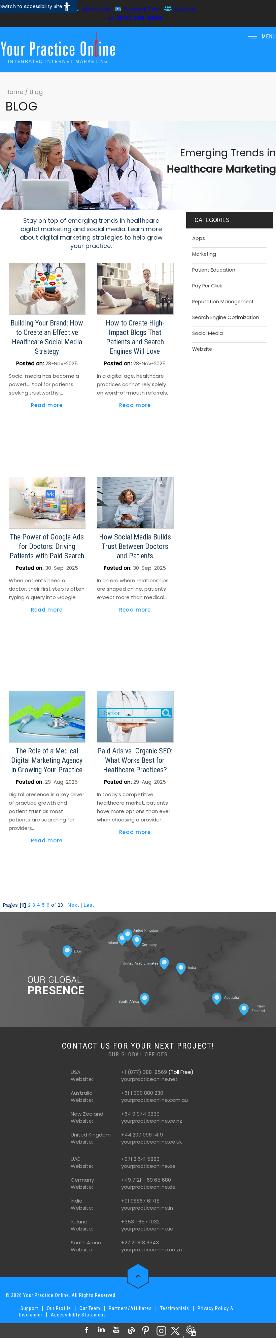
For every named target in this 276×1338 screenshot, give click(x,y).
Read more (47, 405)
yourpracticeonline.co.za (151, 1249)
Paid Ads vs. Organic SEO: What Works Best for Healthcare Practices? (134, 760)
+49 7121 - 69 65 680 (146, 1179)
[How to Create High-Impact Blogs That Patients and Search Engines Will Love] (135, 288)
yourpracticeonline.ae (148, 1166)
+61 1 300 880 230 (142, 1092)
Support (185, 8)
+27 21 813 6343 (140, 1242)
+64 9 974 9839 (140, 1113)
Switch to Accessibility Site (31, 6)
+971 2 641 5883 (140, 1158)
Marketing (204, 254)
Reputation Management (223, 301)
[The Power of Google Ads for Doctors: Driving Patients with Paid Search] (47, 502)
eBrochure (96, 8)
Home (15, 92)
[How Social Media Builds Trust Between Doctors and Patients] (135, 502)
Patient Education (213, 270)
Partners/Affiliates (130, 1308)
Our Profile (59, 1308)
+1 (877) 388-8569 (135, 18)
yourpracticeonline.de (148, 1186)
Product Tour (142, 8)
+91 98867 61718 (140, 1200)
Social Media (207, 333)
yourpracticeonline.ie (147, 1228)
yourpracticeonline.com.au (154, 1099)
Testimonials (174, 1308)
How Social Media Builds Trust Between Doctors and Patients (135, 546)
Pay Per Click (207, 285)
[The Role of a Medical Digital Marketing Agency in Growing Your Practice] (47, 716)
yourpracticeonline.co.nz (151, 1120)
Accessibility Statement (78, 1315)
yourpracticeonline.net (149, 1079)
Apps (198, 238)
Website (202, 349)
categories (212, 219)
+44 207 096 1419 (142, 1134)
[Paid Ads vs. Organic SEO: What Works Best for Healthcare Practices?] (135, 716)
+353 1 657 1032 (140, 1221)
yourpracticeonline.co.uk (151, 1141)
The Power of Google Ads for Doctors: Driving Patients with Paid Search (46, 546)
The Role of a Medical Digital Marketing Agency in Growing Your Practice (46, 760)
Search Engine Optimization (225, 317)
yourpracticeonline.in (147, 1207)
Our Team (89, 1308)
